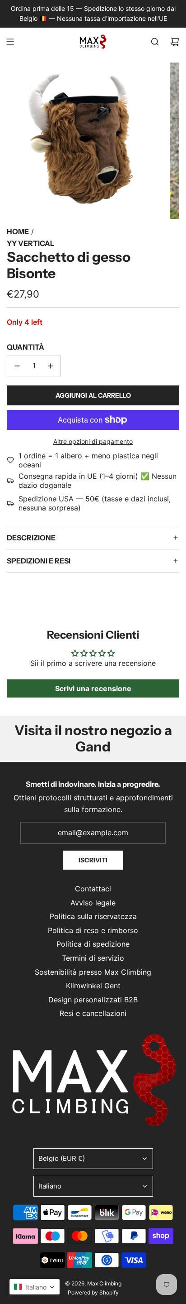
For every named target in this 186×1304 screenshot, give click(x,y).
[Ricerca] (155, 42)
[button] (34, 1286)
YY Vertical (30, 243)
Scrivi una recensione (93, 688)
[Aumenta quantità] (50, 366)
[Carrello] (175, 42)
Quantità (25, 346)
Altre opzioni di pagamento (93, 441)
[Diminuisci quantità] (17, 366)
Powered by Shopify (93, 1292)
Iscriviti (93, 860)
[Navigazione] (10, 42)
